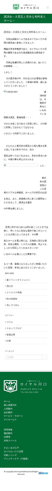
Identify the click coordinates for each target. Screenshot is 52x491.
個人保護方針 (10, 404)
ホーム (7, 401)
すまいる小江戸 (11, 447)
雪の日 (10, 286)
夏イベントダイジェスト (18, 279)
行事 (9, 340)
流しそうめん (13, 304)
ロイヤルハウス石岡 (13, 451)
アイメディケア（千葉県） (17, 458)
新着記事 (11, 334)
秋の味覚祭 (12, 298)
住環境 (7, 436)
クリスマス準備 (14, 292)
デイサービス (10, 419)
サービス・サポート (13, 415)
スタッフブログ (14, 328)
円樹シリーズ (10, 455)
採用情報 (8, 429)
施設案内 (8, 433)
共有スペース (10, 440)
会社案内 (8, 412)
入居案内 (8, 408)
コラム (10, 321)
